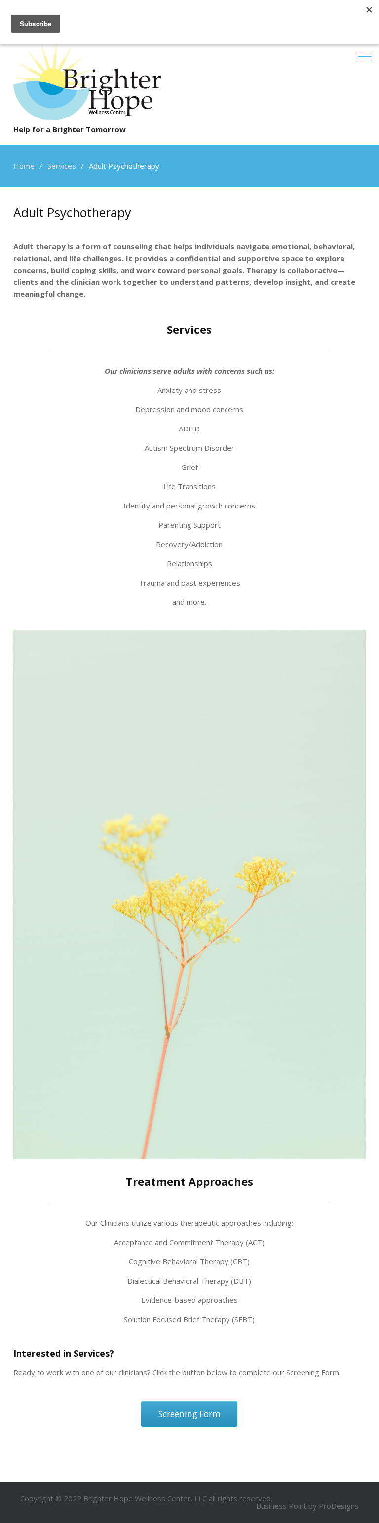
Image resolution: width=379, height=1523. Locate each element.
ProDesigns (339, 1506)
